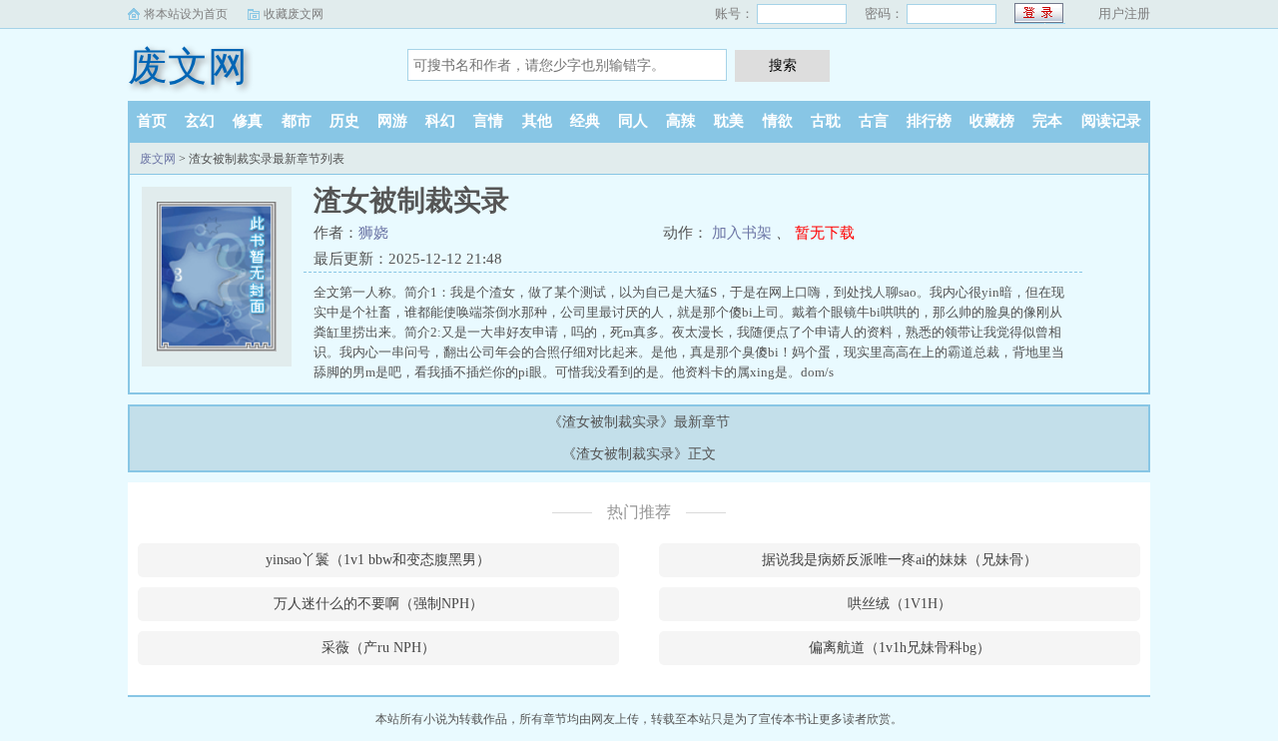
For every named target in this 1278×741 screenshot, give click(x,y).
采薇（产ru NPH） (378, 647)
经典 (585, 121)
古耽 (826, 121)
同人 (633, 121)
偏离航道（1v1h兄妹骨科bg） (899, 647)
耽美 (729, 121)
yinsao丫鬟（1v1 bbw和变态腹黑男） (378, 559)
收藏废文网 (293, 14)
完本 (1047, 121)
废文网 (188, 66)
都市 (297, 121)
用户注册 (1124, 13)
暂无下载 (825, 233)
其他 (537, 121)
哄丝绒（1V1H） (900, 603)
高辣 (681, 121)
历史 (344, 121)
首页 (152, 121)
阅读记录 (1111, 121)
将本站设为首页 (186, 14)
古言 (874, 121)
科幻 (440, 121)
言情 (488, 121)
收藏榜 (991, 121)
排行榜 (929, 121)
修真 (248, 121)
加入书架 (742, 233)
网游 (392, 121)
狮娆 (373, 233)
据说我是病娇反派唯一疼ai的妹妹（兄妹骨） (899, 559)
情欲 (778, 121)
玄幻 (200, 121)
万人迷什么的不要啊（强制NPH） (378, 603)
